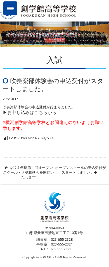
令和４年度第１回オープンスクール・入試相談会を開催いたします (28, 172)
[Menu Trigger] (10, 8)
